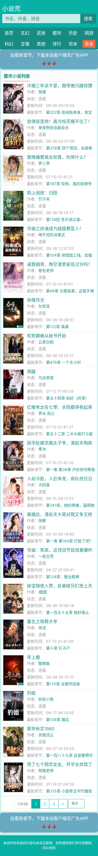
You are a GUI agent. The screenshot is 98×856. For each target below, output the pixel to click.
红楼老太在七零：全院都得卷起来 (59, 407)
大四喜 (44, 484)
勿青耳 (44, 306)
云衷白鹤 (46, 342)
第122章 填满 (57, 326)
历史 (73, 33)
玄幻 (25, 33)
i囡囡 (42, 592)
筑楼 (42, 91)
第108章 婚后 (57, 719)
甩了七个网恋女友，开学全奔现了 (59, 764)
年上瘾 (33, 657)
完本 (73, 44)
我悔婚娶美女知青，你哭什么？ (57, 157)
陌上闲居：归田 (42, 193)
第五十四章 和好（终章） (67, 398)
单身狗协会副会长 (53, 127)
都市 (57, 33)
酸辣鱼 (44, 663)
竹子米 (44, 199)
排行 (57, 44)
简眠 (42, 520)
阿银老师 (46, 770)
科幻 (9, 44)
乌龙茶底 (46, 377)
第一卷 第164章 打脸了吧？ (69, 541)
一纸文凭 (46, 556)
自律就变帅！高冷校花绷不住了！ (59, 121)
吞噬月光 (35, 300)
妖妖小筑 (46, 699)
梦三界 (44, 163)
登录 (89, 44)
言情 (25, 44)
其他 (41, 44)
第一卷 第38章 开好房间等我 (70, 469)
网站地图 (49, 848)
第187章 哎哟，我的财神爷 (69, 183)
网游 (89, 33)
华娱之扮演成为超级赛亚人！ (55, 228)
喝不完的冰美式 (51, 234)
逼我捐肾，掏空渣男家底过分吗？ (59, 264)
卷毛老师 (46, 270)
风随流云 (46, 734)
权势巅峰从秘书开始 (46, 335)
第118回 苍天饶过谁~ (64, 219)
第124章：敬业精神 (62, 576)
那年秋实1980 (40, 728)
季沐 (42, 449)
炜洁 (42, 627)
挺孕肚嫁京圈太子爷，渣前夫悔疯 (59, 443)
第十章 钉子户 (58, 648)
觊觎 (31, 371)
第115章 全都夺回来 (63, 683)
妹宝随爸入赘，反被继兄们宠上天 (59, 585)
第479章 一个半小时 (63, 362)
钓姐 (31, 693)
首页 (9, 33)
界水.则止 (46, 413)
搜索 (88, 18)
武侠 (41, 33)
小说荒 (11, 9)
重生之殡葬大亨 (42, 621)
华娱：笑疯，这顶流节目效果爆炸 (59, 550)
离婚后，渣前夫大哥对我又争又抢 (59, 514)
